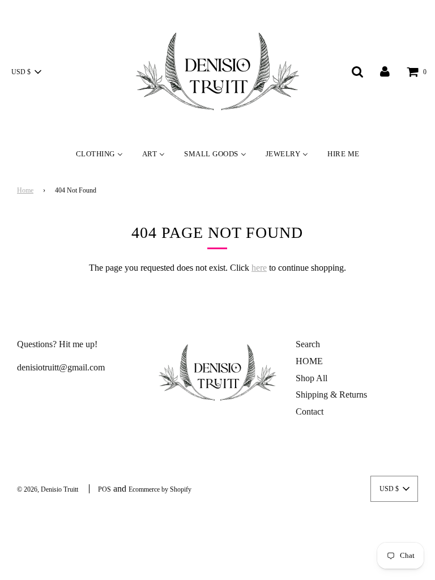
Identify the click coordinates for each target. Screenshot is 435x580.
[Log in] (385, 71)
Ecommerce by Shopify (160, 489)
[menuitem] (99, 153)
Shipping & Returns (331, 394)
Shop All (311, 378)
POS (104, 489)
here (259, 267)
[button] (26, 72)
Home (25, 190)
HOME (309, 361)
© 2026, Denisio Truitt (47, 489)
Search (308, 344)
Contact (309, 411)
